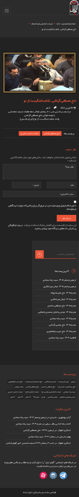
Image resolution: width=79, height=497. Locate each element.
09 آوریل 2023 (66, 108)
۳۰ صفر (12, 397)
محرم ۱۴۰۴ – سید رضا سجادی (29, 423)
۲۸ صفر (28, 397)
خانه (58, 24)
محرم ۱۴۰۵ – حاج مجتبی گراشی (62, 324)
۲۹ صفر (20, 397)
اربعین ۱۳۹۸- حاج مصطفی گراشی (38, 430)
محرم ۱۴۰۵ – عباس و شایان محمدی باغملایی (57, 312)
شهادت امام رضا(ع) (32, 392)
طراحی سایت (50, 492)
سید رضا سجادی (69, 392)
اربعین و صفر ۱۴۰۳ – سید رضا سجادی (29, 417)
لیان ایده (27, 492)
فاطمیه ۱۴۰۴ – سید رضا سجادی (62, 337)
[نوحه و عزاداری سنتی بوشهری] (74, 8)
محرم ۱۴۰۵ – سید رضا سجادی (63, 318)
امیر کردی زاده (63, 381)
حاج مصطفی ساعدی (48, 387)
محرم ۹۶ (36, 397)
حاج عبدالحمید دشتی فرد (66, 387)
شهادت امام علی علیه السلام (42, 24)
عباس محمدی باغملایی (67, 397)
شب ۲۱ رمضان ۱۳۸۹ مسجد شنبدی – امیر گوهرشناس (30, 443)
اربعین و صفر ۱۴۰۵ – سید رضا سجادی (59, 280)
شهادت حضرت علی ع (29, 133)
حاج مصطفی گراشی (52, 133)
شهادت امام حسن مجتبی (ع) (51, 392)
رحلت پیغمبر (19, 387)
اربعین (73, 381)
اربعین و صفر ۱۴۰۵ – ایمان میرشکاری (59, 286)
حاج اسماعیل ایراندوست (33, 381)
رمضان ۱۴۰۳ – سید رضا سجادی (42, 436)
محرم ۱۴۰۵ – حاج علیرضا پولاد (63, 292)
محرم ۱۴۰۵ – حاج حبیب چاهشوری (61, 331)
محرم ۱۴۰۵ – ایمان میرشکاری (63, 299)
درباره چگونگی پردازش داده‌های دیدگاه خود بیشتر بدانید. (42, 226)
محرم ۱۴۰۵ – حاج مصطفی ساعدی (61, 305)
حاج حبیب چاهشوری (15, 381)
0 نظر (48, 108)
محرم (43, 397)
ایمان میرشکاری (50, 381)
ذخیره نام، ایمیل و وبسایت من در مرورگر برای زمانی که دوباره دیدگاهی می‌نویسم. (42, 207)
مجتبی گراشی (52, 397)
